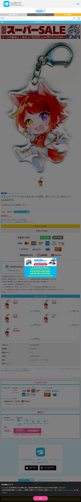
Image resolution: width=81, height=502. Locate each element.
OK (40, 498)
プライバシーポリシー (67, 490)
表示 (78, 4)
